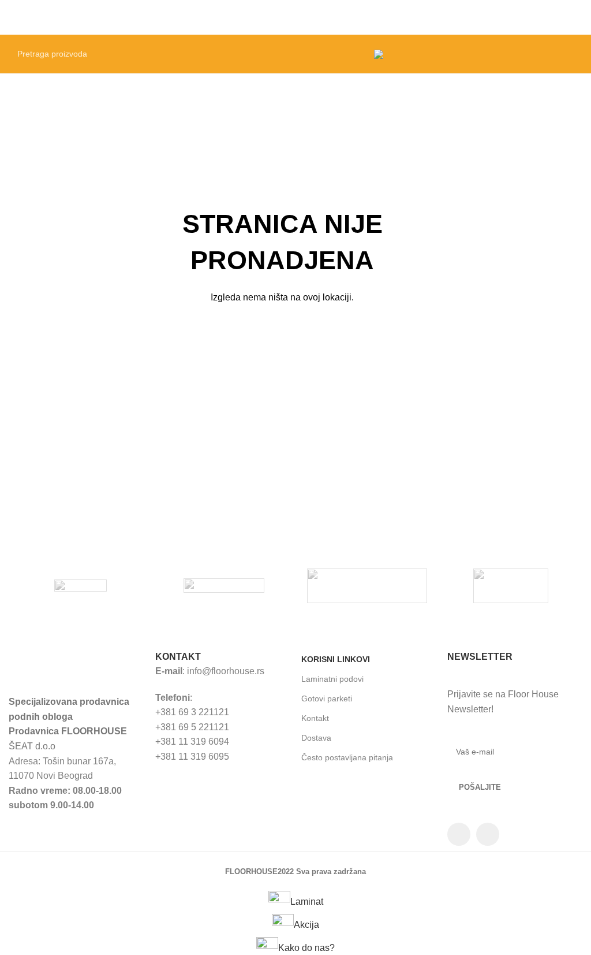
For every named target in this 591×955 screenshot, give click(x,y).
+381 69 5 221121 (192, 727)
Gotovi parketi (326, 698)
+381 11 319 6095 (192, 756)
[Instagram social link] (487, 834)
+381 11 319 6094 (192, 741)
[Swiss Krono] (224, 586)
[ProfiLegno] (367, 586)
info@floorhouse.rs (225, 671)
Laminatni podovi (332, 678)
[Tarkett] (80, 586)
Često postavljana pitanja (347, 757)
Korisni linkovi (335, 659)
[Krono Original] (510, 586)
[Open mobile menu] (577, 17)
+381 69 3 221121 (192, 712)
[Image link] (76, 665)
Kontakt (315, 718)
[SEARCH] (350, 54)
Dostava (316, 737)
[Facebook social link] (458, 834)
